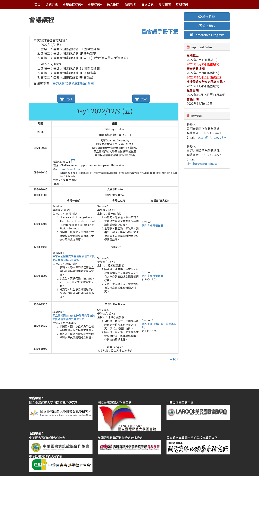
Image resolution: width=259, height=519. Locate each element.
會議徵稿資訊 (72, 4)
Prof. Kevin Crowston (73, 169)
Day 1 (68, 98)
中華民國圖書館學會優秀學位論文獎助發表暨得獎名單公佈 (74, 258)
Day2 (143, 98)
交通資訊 (147, 4)
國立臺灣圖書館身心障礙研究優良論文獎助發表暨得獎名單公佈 (74, 317)
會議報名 (130, 4)
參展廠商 (165, 4)
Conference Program (208, 34)
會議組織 (52, 4)
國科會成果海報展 (152, 324)
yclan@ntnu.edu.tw (212, 137)
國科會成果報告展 (152, 225)
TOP (175, 359)
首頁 (37, 4)
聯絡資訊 (182, 4)
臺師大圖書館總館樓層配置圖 (73, 83)
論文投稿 (113, 4)
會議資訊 (94, 4)
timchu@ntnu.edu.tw (202, 163)
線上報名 (208, 25)
